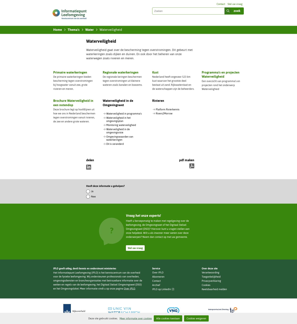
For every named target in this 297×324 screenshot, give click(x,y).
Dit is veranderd (115, 144)
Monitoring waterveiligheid (121, 125)
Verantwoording (210, 272)
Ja (92, 191)
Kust (155, 72)
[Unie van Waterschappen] (124, 310)
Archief (156, 285)
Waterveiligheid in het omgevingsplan (118, 119)
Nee (93, 196)
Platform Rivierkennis (167, 109)
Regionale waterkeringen (120, 72)
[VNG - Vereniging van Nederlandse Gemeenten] (173, 310)
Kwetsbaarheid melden (214, 289)
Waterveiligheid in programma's (124, 113)
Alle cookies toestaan (168, 318)
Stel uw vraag (235, 4)
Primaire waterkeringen (70, 72)
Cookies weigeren (196, 318)
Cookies (206, 285)
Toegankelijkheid (211, 276)
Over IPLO (129, 288)
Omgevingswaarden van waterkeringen (119, 138)
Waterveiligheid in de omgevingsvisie (118, 131)
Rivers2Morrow (164, 113)
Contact (221, 4)
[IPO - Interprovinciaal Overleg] (223, 310)
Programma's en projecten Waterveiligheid (220, 74)
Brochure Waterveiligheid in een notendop (73, 103)
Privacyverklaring (211, 280)
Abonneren (158, 276)
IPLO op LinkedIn (163, 289)
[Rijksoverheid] (74, 310)
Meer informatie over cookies (136, 318)
